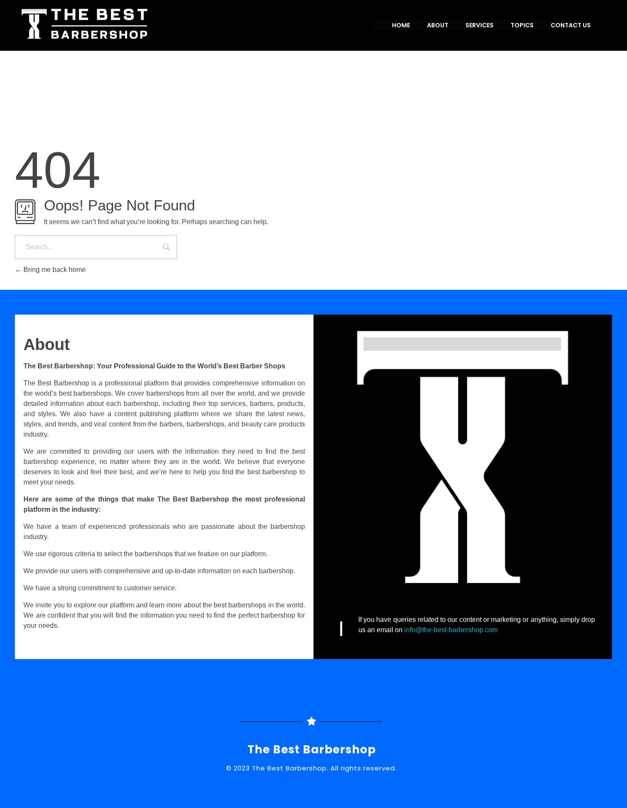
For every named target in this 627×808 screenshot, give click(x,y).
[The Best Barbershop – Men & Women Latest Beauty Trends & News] (183, 23)
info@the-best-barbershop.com (451, 629)
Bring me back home (54, 269)
